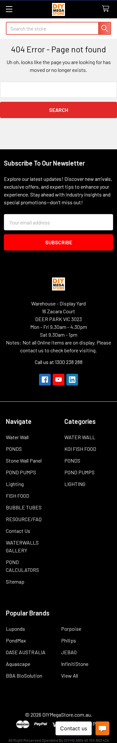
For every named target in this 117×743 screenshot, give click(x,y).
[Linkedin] (72, 379)
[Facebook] (45, 379)
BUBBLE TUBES (24, 507)
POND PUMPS (21, 472)
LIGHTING (74, 484)
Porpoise (71, 629)
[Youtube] (58, 379)
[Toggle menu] (9, 9)
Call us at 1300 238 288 (59, 362)
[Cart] (107, 9)
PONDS (14, 449)
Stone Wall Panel (24, 460)
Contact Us (18, 531)
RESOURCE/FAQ (24, 519)
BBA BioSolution (24, 675)
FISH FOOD (17, 496)
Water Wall (17, 437)
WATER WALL (79, 437)
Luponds (15, 629)
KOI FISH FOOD (80, 449)
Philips (68, 640)
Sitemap (15, 581)
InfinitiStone (74, 664)
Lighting (15, 484)
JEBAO (69, 652)
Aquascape (18, 664)
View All (69, 675)
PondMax (16, 640)
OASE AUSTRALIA (26, 652)
